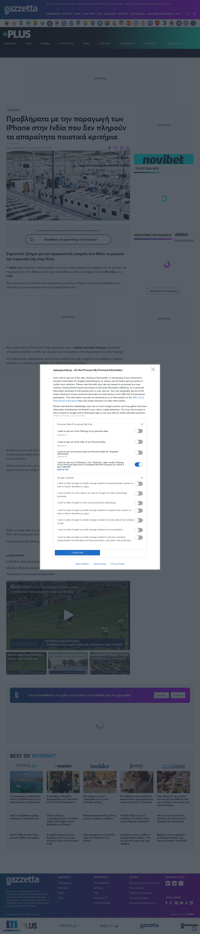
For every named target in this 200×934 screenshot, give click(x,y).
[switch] (139, 431)
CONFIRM (77, 553)
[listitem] (100, 424)
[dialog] (100, 467)
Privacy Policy (118, 564)
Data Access (100, 564)
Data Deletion (82, 564)
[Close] (154, 370)
